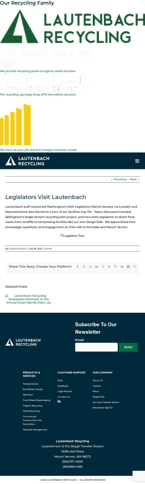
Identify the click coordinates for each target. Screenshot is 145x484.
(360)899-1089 (73, 466)
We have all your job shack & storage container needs (38, 150)
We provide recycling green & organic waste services (38, 71)
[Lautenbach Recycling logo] (23, 339)
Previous (120, 179)
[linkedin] (59, 401)
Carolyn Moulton (18, 248)
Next (133, 179)
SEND (128, 347)
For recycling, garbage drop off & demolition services (38, 94)
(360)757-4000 (72, 461)
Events (48, 248)
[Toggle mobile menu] (137, 161)
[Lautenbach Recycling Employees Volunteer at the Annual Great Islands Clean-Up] (28, 295)
